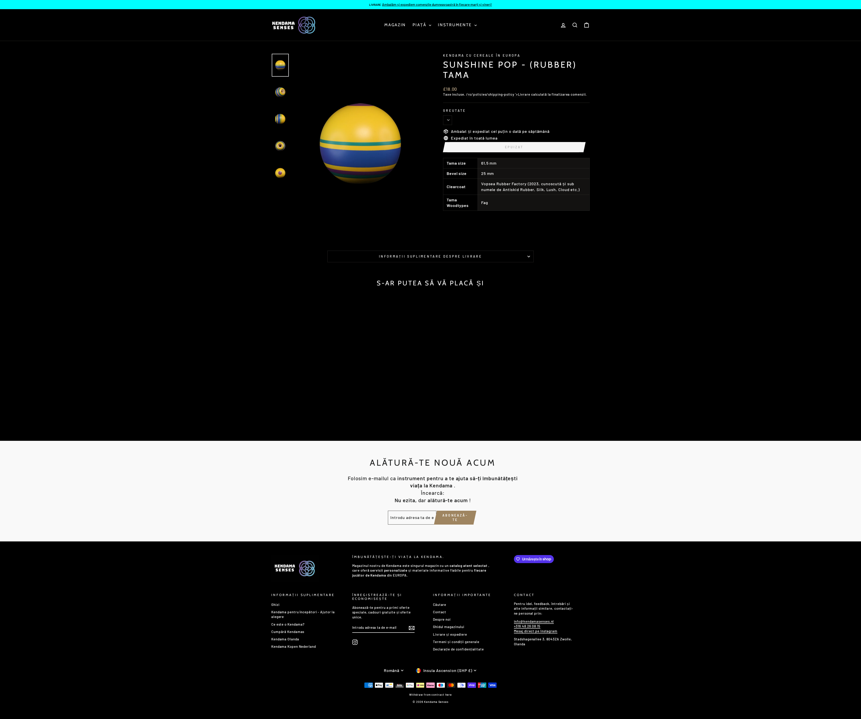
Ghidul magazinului (448, 627)
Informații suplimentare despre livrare (430, 256)
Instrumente (455, 24)
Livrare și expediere (450, 634)
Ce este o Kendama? (287, 624)
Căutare (439, 605)
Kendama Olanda (285, 639)
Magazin (395, 24)
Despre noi (442, 619)
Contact (439, 612)
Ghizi (275, 605)
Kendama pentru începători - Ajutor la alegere (303, 614)
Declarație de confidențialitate (458, 649)
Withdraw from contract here (430, 694)
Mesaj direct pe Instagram (536, 631)
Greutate (454, 110)
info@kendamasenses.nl (534, 621)
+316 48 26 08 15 (527, 626)
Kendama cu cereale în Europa (481, 55)
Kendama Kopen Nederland (293, 646)
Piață (420, 24)
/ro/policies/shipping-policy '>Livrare (498, 94)
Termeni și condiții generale (456, 642)
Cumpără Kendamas (287, 632)
